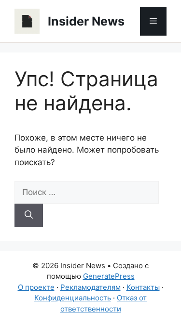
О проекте (36, 287)
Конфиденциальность (72, 297)
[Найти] (28, 215)
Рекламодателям (90, 287)
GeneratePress (109, 276)
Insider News (86, 21)
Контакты (143, 287)
